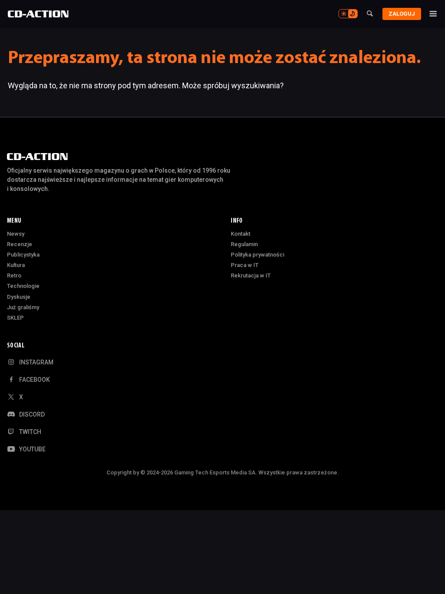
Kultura (16, 265)
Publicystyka (23, 254)
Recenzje (19, 244)
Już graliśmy (23, 307)
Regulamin (244, 244)
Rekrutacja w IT (251, 275)
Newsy (15, 233)
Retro (14, 275)
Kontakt (240, 233)
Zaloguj (402, 13)
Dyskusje (18, 297)
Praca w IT (245, 265)
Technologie (23, 286)
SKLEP (15, 317)
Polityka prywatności (257, 254)
